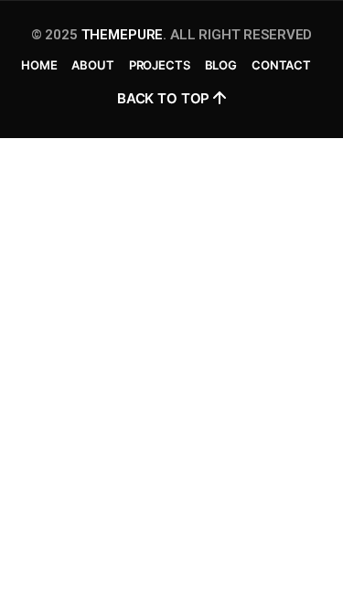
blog (221, 65)
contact (281, 65)
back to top (165, 98)
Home (39, 65)
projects (159, 65)
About (92, 65)
